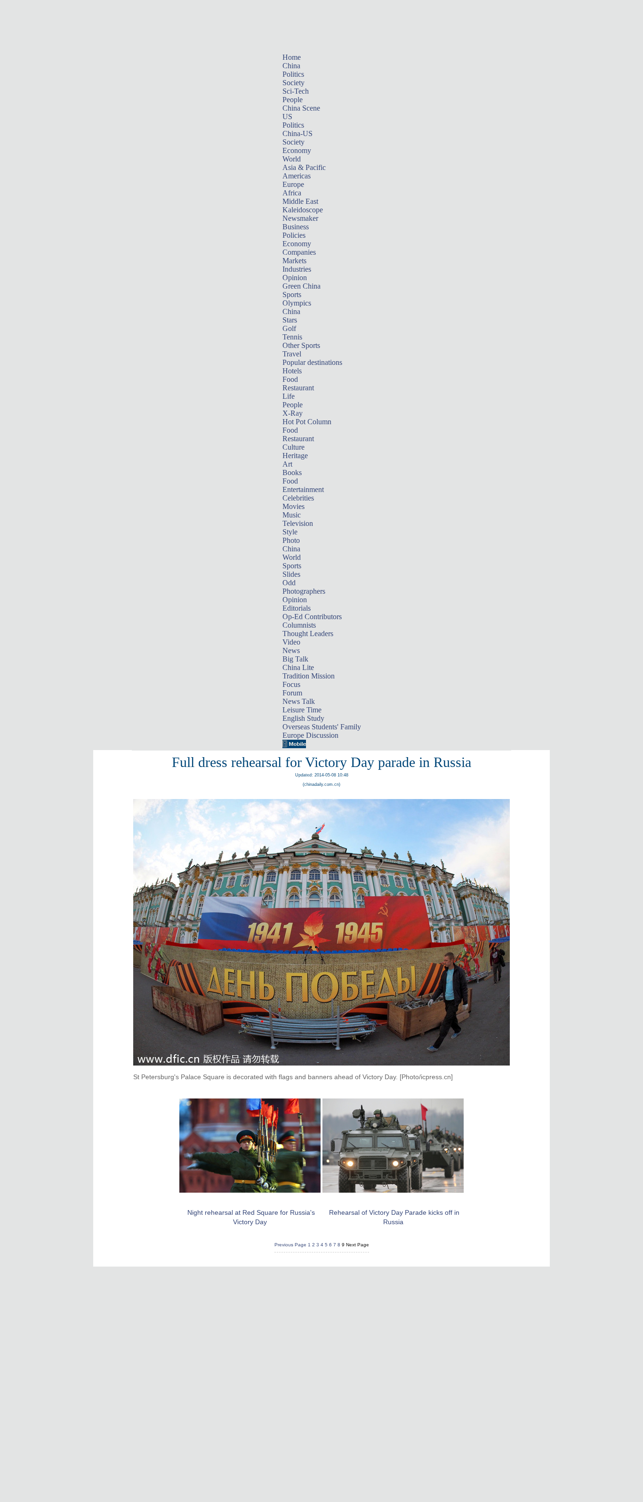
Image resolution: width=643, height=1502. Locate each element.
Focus (291, 684)
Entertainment (303, 489)
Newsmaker (300, 218)
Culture (293, 447)
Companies (299, 252)
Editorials (296, 608)
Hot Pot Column (306, 422)
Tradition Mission (308, 676)
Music (291, 515)
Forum (292, 693)
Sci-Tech (295, 91)
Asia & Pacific (304, 167)
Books (292, 472)
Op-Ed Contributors (312, 617)
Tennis (292, 337)
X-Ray (292, 413)
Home (291, 57)
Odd (289, 583)
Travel (291, 354)
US (287, 117)
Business (295, 227)
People (292, 100)
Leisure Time (302, 710)
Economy (296, 150)
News (291, 650)
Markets (294, 261)
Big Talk (295, 659)
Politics (293, 74)
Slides (291, 574)
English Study (303, 718)
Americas (296, 176)
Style (289, 532)
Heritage (295, 456)
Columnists (299, 625)
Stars (289, 320)
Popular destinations (312, 362)
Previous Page (290, 1244)
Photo (291, 540)
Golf (289, 328)
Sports (291, 295)
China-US (297, 133)
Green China (301, 286)
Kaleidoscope (302, 210)
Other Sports (301, 345)
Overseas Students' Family (321, 727)
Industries (296, 269)
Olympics (296, 303)
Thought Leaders (307, 634)
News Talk (298, 701)
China (291, 66)
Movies (293, 506)
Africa (291, 193)
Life (288, 396)
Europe (293, 184)
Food (290, 379)
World (291, 159)
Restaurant (298, 388)
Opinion (294, 278)
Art (287, 464)
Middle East (300, 201)
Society (293, 83)
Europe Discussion (310, 735)
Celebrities (298, 498)
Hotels (292, 371)
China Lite (298, 667)
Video (291, 642)
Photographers (303, 591)
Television (297, 523)
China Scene (301, 108)
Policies (293, 235)
